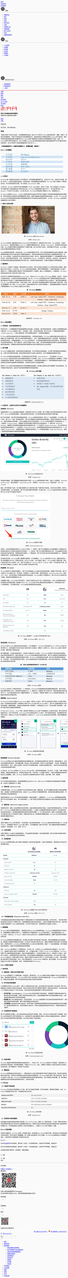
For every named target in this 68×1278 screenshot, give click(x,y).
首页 (2, 2)
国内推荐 (6, 1245)
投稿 (2, 105)
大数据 (6, 47)
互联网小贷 (7, 27)
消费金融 (6, 29)
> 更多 (6, 88)
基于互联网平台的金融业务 (15, 1249)
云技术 (6, 51)
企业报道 (6, 1267)
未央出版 (3, 99)
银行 (5, 17)
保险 (5, 19)
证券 (5, 21)
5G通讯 (6, 55)
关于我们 (3, 103)
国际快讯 (6, 1243)
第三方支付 (7, 31)
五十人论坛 (4, 101)
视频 (2, 93)
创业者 (9, 1263)
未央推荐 (3, 6)
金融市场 (6, 15)
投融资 (9, 1259)
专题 (2, 91)
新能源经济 (7, 86)
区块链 (6, 49)
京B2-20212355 (7, 1233)
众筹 (5, 25)
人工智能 (6, 45)
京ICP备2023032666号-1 (41, 1231)
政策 (5, 1271)
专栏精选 (6, 1265)
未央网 (7, 1143)
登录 (2, 119)
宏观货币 (10, 1257)
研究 (2, 95)
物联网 (6, 53)
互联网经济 (7, 84)
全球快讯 (3, 4)
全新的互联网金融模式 (14, 1251)
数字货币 (6, 23)
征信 (5, 33)
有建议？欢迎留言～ (7, 1169)
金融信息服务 (8, 35)
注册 (2, 121)
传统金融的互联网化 (13, 1247)
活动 (2, 97)
